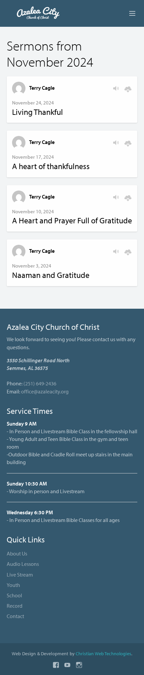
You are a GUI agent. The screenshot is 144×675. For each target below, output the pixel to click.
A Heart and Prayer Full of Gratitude (72, 220)
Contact (15, 616)
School (14, 595)
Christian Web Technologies (103, 653)
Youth (13, 585)
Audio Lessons (23, 563)
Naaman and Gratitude (50, 275)
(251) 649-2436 (39, 383)
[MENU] (129, 13)
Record (14, 605)
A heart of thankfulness (51, 166)
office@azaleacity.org (45, 391)
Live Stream (20, 574)
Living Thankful (37, 112)
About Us (17, 553)
